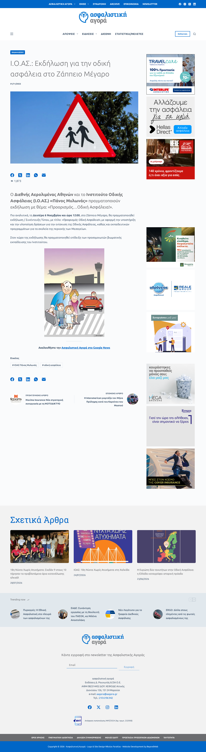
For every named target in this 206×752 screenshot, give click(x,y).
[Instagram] (185, 4)
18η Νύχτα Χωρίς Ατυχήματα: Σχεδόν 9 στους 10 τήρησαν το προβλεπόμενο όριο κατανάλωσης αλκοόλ (38, 573)
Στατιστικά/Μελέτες (129, 33)
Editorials (182, 34)
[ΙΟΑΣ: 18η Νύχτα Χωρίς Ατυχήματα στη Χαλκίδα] (103, 546)
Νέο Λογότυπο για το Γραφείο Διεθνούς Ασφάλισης (130, 614)
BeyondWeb (152, 746)
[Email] (46, 175)
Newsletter (150, 4)
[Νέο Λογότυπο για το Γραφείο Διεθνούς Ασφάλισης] (110, 614)
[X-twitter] (99, 707)
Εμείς (82, 4)
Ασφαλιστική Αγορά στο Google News (85, 347)
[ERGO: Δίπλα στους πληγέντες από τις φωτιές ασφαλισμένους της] (158, 614)
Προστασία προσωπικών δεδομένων (140, 738)
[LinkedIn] (194, 4)
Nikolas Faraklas (113, 746)
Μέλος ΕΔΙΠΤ (111, 738)
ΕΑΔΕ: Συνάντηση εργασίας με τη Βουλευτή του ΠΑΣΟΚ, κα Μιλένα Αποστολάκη (85, 614)
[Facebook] (180, 4)
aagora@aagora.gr (107, 694)
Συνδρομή (99, 4)
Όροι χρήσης (37, 738)
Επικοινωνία (131, 4)
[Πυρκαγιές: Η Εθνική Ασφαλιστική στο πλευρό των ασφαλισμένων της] (15, 614)
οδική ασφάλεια (51, 365)
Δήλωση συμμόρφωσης (89, 738)
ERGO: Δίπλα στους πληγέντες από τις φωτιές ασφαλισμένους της (180, 614)
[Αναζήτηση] (194, 34)
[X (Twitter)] (189, 4)
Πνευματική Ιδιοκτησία (60, 738)
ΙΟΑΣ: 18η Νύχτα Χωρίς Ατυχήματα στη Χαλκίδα (101, 569)
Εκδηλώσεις (18, 52)
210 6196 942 (106, 698)
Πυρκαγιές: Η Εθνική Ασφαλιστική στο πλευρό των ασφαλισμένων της (37, 614)
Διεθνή (106, 33)
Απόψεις (69, 33)
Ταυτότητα (169, 738)
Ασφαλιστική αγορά (60, 4)
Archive (115, 4)
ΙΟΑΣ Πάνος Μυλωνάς (24, 365)
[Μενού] (11, 33)
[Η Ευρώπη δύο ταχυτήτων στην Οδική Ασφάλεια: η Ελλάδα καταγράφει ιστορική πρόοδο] (166, 546)
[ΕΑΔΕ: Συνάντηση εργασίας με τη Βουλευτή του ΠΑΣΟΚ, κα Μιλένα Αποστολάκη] (63, 614)
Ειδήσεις (88, 33)
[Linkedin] (116, 707)
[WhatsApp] (38, 175)
